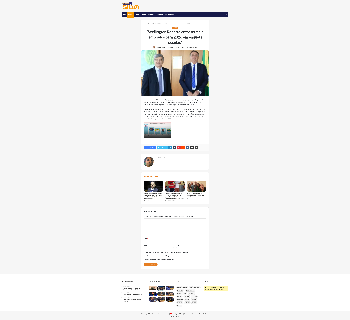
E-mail (146, 245)
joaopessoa (180, 290)
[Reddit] (183, 147)
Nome (146, 238)
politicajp (194, 299)
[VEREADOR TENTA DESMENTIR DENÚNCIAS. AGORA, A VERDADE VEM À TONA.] (170, 299)
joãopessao (191, 293)
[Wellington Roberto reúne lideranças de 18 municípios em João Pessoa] (196, 186)
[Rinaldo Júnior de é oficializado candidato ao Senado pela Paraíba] (153, 294)
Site (177, 245)
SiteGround (206, 314)
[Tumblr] (174, 147)
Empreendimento (169, 14)
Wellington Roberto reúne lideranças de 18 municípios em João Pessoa (196, 195)
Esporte (144, 14)
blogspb (185, 287)
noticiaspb (180, 299)
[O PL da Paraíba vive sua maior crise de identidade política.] (161, 288)
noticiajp (179, 296)
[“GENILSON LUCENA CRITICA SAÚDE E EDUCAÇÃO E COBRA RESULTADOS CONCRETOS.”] (170, 288)
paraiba (187, 299)
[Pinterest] (179, 147)
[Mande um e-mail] (164, 47)
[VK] (187, 147)
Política (130, 14)
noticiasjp (194, 296)
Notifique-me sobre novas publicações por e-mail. (160, 259)
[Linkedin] (170, 147)
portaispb (187, 302)
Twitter (206, 281)
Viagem (179, 305)
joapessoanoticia (181, 293)
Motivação (151, 14)
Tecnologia (160, 14)
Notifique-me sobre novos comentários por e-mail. (160, 256)
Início (124, 14)
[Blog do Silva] (131, 6)
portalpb (194, 302)
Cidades (137, 14)
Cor (191, 287)
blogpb (179, 287)
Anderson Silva (160, 47)
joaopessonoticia (190, 290)
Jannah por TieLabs (177, 314)
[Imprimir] (196, 147)
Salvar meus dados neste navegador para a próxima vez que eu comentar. (166, 252)
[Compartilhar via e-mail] (192, 147)
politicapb (179, 302)
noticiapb (186, 296)
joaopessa (197, 287)
